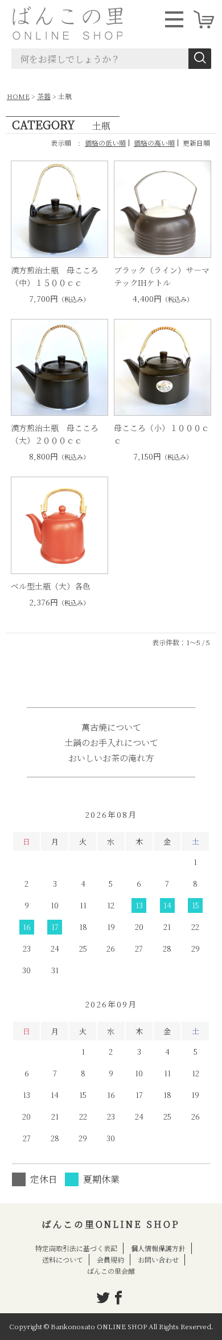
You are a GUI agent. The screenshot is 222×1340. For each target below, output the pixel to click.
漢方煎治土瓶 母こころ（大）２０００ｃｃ (54, 434)
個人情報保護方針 (158, 1248)
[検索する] (199, 58)
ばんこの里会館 (111, 1271)
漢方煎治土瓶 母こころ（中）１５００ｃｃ (54, 276)
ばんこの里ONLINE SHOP (111, 1224)
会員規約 (110, 1259)
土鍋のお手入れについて (111, 742)
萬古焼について (111, 727)
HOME (18, 96)
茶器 (44, 96)
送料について (62, 1259)
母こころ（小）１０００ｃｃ (161, 434)
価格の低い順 (105, 142)
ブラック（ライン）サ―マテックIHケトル (161, 276)
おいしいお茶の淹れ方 (111, 758)
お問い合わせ (158, 1259)
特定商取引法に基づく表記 (76, 1248)
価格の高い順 (154, 142)
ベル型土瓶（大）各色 (51, 586)
